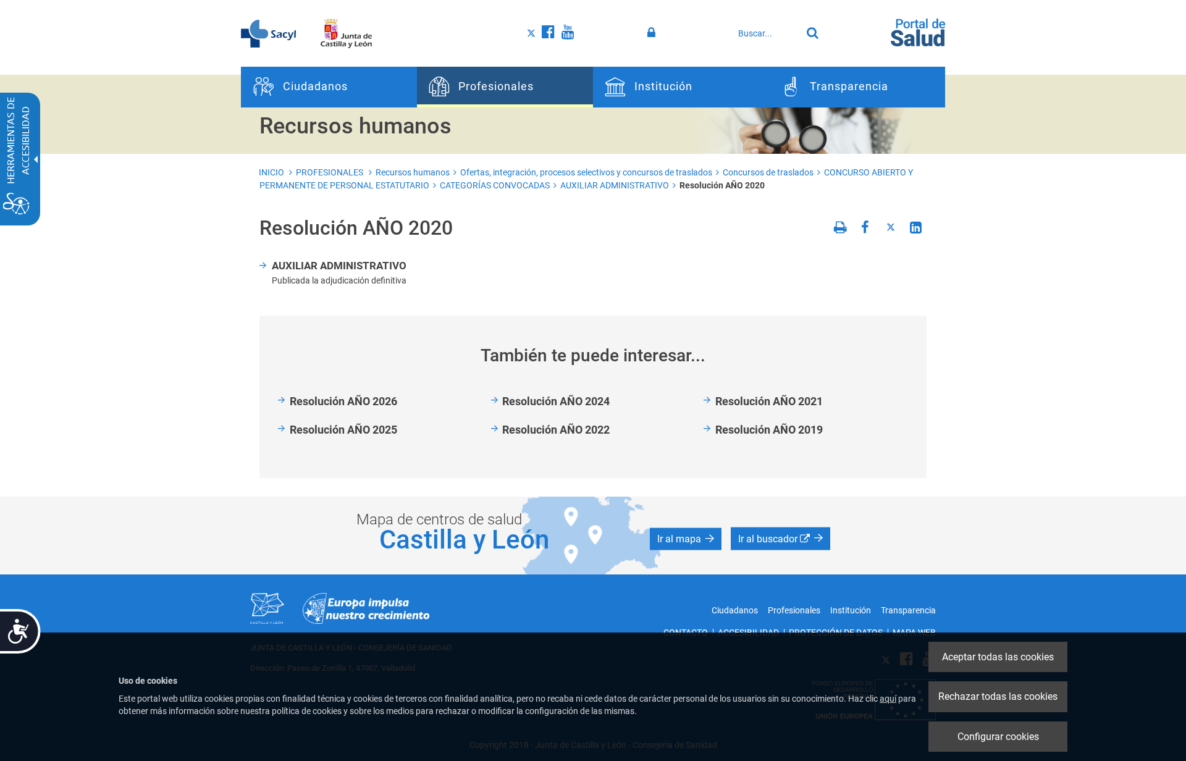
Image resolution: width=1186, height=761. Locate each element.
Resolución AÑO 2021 (769, 401)
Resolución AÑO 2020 (722, 185)
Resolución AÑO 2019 (769, 429)
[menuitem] (329, 87)
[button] (685, 539)
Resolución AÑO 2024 (556, 401)
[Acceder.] (653, 33)
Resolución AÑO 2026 (343, 401)
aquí (888, 699)
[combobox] (766, 33)
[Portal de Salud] (918, 31)
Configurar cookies (998, 736)
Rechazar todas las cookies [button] (998, 696)
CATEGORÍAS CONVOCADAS (495, 185)
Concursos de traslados (768, 172)
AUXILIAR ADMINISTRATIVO (614, 185)
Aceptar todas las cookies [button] (998, 657)
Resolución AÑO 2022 (556, 429)
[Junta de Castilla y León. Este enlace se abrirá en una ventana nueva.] (346, 33)
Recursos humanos (413, 172)
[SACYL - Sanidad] (268, 33)
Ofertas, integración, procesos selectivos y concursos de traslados (586, 172)
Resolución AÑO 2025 (343, 429)
